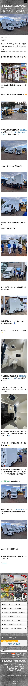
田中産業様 (22, 376)
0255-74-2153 (14, 644)
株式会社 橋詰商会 (14, 667)
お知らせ (5, 562)
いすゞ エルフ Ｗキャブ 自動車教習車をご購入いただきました (19, 655)
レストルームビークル (14, 378)
